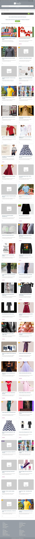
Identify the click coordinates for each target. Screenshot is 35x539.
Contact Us (4, 525)
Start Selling (4, 530)
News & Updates (5, 524)
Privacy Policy (5, 527)
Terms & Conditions (5, 526)
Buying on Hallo (21, 530)
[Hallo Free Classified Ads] (17, 3)
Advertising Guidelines (22, 523)
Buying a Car (21, 532)
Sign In (18, 21)
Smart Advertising (22, 525)
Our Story (4, 523)
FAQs (20, 527)
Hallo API (20, 526)
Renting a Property (22, 531)
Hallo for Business (5, 531)
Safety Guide (21, 524)
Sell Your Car (4, 532)
